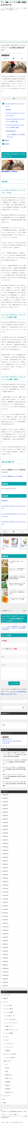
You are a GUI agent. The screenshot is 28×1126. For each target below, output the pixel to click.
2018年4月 (5, 871)
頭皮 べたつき (9, 1078)
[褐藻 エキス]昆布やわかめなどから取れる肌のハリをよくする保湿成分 (17, 584)
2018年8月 (5, 857)
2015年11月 (5, 971)
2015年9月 (5, 978)
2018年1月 (5, 881)
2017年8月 (5, 899)
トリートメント (9, 1047)
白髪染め (8, 1050)
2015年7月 (5, 985)
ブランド (6, 1036)
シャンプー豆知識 (8, 1033)
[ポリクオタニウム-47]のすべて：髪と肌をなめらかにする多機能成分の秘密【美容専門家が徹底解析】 (14, 769)
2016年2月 (5, 961)
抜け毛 (7, 1068)
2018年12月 (6, 843)
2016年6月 (5, 947)
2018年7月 (5, 860)
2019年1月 (5, 840)
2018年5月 (5, 867)
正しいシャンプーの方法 (10, 1054)
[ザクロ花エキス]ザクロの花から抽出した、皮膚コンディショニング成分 (17, 599)
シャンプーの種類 (8, 1012)
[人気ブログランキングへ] (5, 737)
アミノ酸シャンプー (10, 1015)
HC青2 (24, 610)
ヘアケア (6, 1040)
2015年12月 (6, 968)
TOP (13, 1111)
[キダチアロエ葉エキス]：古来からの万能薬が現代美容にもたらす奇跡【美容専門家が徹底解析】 (17, 577)
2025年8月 (5, 801)
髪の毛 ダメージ (9, 1092)
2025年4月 (5, 815)
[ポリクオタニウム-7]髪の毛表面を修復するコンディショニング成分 (17, 569)
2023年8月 (5, 819)
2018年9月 (5, 853)
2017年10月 (6, 892)
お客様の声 (5, 998)
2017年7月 (5, 902)
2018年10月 (6, 850)
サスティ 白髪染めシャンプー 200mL (11, 476)
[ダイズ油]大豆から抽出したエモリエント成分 (17, 562)
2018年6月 (5, 864)
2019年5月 (5, 826)
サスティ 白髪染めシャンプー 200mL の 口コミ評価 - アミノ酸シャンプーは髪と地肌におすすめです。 (14, 628)
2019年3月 (5, 833)
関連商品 (7, 140)
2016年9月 (5, 937)
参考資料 (7, 143)
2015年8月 (5, 982)
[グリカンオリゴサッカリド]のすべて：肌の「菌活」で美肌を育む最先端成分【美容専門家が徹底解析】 (14, 783)
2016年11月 (5, 930)
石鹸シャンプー (9, 1026)
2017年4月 (5, 912)
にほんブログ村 (6, 742)
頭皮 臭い (8, 1085)
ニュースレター (6, 1095)
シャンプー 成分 (5, 55)
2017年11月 (5, 888)
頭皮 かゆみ (8, 1074)
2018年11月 (5, 846)
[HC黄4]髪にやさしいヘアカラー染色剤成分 (8, 610)
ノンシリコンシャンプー (11, 1022)
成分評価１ (8, 109)
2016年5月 (5, 951)
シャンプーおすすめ (10, 1019)
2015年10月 (6, 975)
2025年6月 (5, 808)
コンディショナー (10, 1043)
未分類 (4, 1102)
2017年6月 (5, 905)
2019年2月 (5, 836)
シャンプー (5, 1002)
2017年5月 (5, 909)
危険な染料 (4, 500)
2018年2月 (5, 878)
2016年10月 (6, 933)
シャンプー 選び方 (8, 1008)
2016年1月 (5, 965)
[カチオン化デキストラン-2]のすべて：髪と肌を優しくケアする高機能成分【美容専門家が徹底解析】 (14, 761)
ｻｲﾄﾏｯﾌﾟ (4, 724)
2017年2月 (5, 919)
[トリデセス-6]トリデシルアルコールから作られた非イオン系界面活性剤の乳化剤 (17, 592)
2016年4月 (5, 954)
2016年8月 (5, 940)
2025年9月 (5, 798)
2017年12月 (6, 885)
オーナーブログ (6, 995)
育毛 (7, 1071)
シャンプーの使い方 (10, 1057)
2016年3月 (5, 958)
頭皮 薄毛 (8, 1088)
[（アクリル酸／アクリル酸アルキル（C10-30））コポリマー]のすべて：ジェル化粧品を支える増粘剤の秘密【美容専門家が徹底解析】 (15, 754)
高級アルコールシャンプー (12, 1029)
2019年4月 (5, 829)
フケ (7, 1064)
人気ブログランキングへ (7, 739)
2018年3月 (5, 874)
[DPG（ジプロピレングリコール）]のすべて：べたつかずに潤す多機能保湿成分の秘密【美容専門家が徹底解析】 (14, 776)
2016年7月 (5, 944)
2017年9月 (5, 895)
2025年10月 (6, 794)
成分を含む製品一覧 (11, 130)
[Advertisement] (14, 26)
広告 (4, 1099)
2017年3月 (5, 916)
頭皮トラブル (7, 1061)
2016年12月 (6, 926)
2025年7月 (5, 805)
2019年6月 (5, 822)
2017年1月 (5, 923)
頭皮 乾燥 (8, 1081)
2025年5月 (5, 812)
